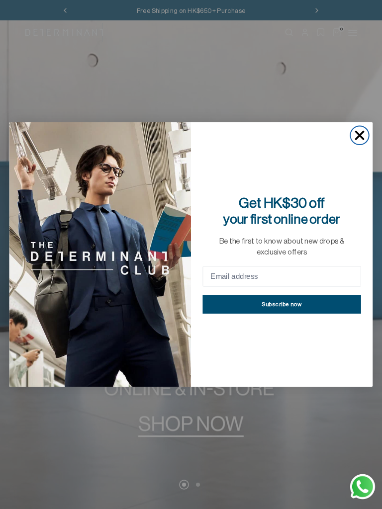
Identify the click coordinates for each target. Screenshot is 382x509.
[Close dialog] (359, 135)
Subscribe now (282, 304)
